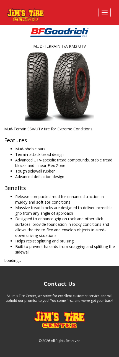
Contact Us (59, 283)
